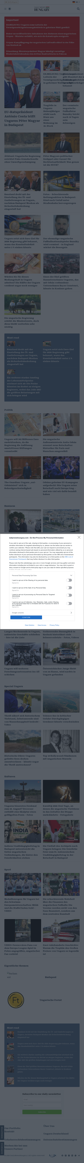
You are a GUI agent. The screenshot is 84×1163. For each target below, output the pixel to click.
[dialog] (42, 581)
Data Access (42, 625)
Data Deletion (29, 625)
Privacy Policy (54, 625)
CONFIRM (26, 617)
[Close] (80, 538)
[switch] (69, 580)
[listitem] (42, 575)
